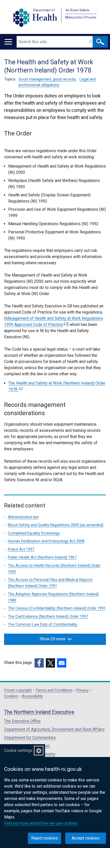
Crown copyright (18, 690)
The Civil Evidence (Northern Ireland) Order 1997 (48, 616)
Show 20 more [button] (52, 638)
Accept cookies (86, 838)
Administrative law (23, 517)
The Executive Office (22, 721)
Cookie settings (18, 750)
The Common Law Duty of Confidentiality (42, 624)
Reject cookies (44, 838)
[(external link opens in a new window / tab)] (39, 663)
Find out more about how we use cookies (41, 823)
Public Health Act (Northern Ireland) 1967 (42, 557)
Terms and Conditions (54, 690)
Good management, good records (47, 79)
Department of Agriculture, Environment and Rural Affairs (54, 729)
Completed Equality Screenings (34, 533)
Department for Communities (30, 737)
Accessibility (32, 696)
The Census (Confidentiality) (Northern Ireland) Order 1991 (57, 608)
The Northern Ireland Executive (39, 712)
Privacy (82, 690)
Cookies (11, 696)
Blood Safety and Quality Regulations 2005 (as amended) (55, 525)
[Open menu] (8, 42)
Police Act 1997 (21, 549)
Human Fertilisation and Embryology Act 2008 (46, 541)
